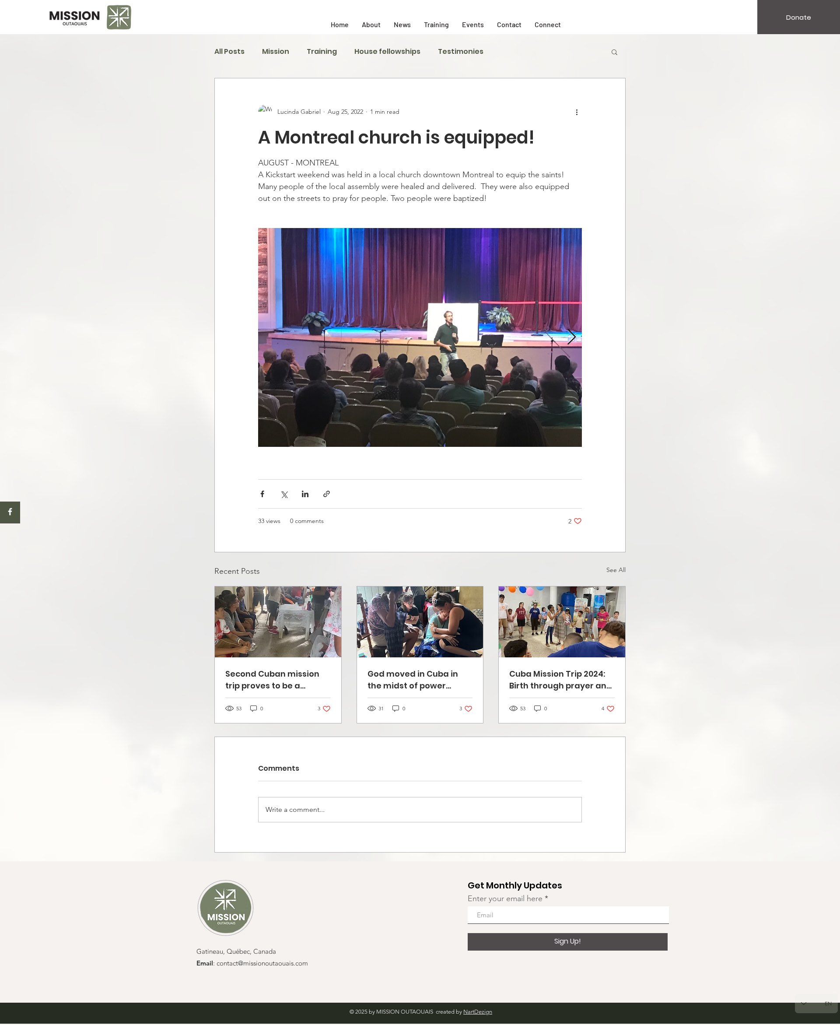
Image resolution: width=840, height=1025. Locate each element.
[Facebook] (10, 511)
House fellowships (387, 51)
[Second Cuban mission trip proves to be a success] (278, 621)
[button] (614, 51)
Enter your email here (505, 898)
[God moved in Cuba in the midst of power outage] (420, 621)
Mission (275, 51)
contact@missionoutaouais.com (262, 964)
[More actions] (576, 111)
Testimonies (460, 51)
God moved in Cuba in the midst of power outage (413, 680)
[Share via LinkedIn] (305, 494)
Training (322, 51)
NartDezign (477, 1011)
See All (616, 570)
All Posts (229, 51)
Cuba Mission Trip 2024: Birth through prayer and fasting (560, 680)
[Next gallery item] (572, 337)
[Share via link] (326, 494)
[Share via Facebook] (262, 494)
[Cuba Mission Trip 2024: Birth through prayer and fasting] (562, 621)
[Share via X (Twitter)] (284, 494)
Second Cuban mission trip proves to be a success (272, 680)
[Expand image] (420, 337)
